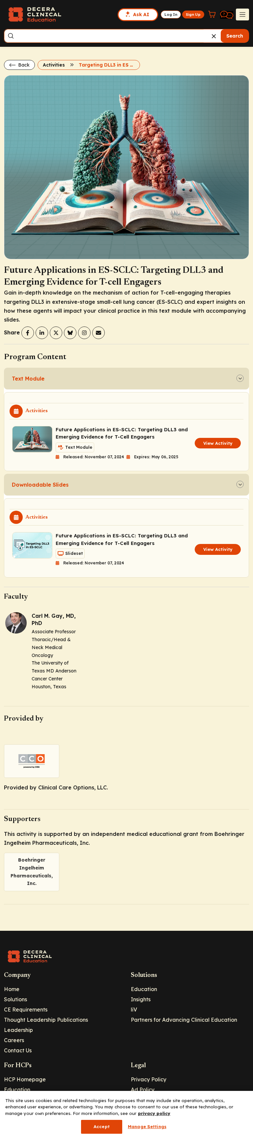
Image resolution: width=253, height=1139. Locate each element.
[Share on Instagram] (84, 333)
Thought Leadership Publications (46, 1019)
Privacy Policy (148, 1079)
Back (23, 65)
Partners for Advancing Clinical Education (184, 1019)
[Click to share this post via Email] (98, 333)
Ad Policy (143, 1089)
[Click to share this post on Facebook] (27, 333)
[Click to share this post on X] (56, 333)
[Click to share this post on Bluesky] (70, 333)
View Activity (218, 443)
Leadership (18, 1030)
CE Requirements (25, 1009)
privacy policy (154, 1113)
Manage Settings (147, 1126)
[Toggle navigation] (242, 14)
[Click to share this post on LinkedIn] (42, 333)
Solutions (15, 999)
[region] (126, 1115)
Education (144, 989)
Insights (141, 999)
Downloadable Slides (40, 484)
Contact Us (18, 1050)
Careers (14, 1040)
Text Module (28, 378)
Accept (102, 1126)
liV (134, 1009)
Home (11, 989)
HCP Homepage (25, 1079)
